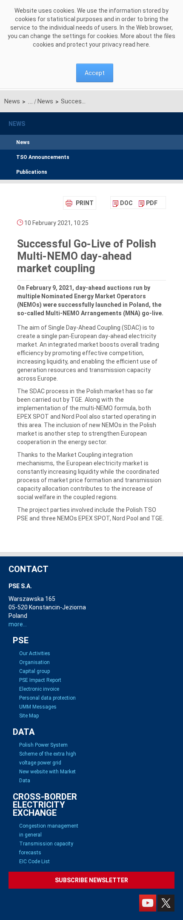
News (12, 101)
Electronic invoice (39, 689)
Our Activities (34, 653)
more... (18, 624)
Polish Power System (43, 745)
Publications (31, 172)
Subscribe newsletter (91, 880)
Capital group (34, 671)
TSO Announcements (42, 157)
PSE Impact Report (40, 680)
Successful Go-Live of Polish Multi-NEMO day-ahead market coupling (75, 101)
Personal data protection (47, 698)
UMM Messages (38, 707)
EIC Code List (34, 861)
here (143, 44)
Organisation (34, 662)
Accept (95, 72)
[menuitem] (123, 203)
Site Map (29, 716)
